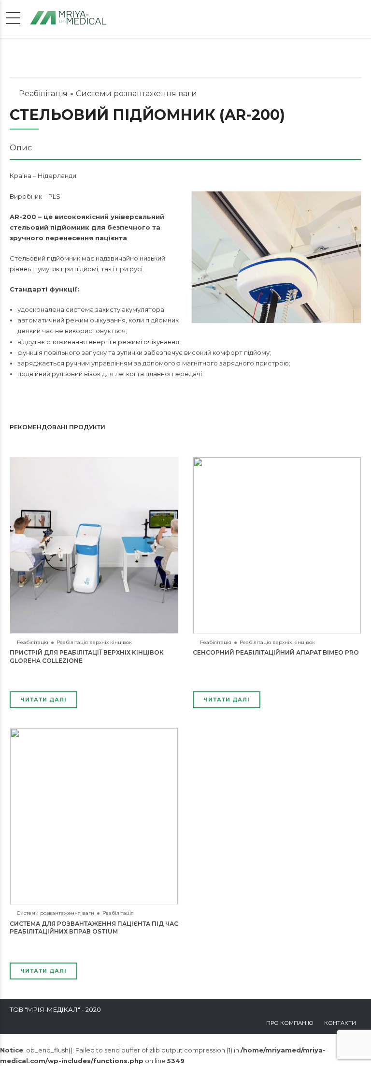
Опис (21, 147)
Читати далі (43, 699)
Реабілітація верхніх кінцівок (94, 642)
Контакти (340, 1023)
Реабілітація (43, 93)
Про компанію (290, 1023)
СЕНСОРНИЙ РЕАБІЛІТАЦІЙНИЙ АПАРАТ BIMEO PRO (276, 652)
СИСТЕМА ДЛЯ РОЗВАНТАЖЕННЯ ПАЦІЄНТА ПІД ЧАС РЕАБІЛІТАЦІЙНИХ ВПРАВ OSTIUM (94, 927)
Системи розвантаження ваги (136, 93)
